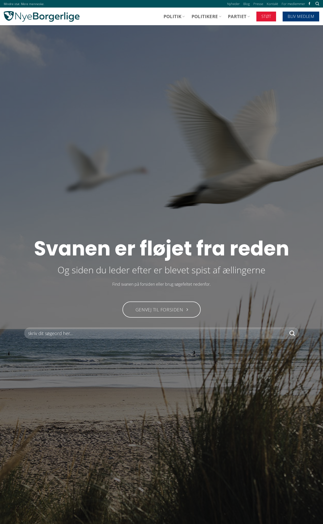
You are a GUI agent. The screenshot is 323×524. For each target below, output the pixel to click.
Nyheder (233, 4)
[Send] (292, 333)
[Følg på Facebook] (309, 4)
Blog (246, 4)
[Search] (317, 3)
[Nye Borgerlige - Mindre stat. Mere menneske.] (41, 16)
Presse (258, 4)
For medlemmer (293, 4)
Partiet (237, 16)
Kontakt (272, 4)
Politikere (205, 16)
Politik (172, 16)
